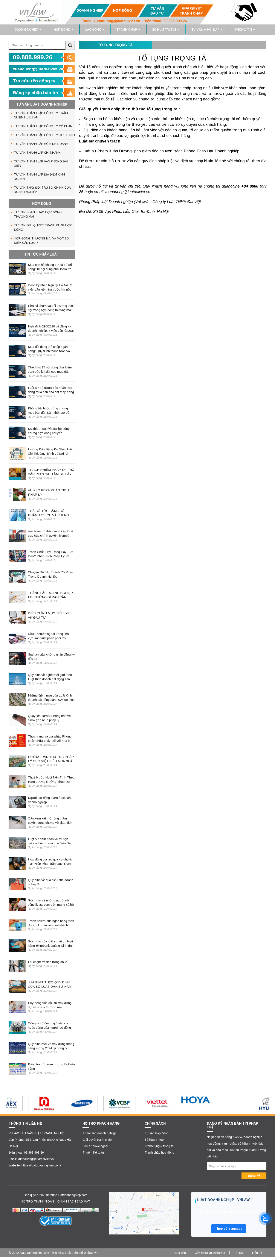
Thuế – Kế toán (93, 1152)
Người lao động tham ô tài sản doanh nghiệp (49, 800)
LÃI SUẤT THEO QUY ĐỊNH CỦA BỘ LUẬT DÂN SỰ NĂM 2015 (50, 984)
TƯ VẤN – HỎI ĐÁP (205, 30)
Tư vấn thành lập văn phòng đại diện (41, 163)
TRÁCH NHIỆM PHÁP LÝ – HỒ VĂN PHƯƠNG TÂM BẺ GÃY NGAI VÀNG (51, 472)
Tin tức (238, 1252)
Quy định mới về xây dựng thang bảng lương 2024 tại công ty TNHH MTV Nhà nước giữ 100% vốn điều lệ (51, 1046)
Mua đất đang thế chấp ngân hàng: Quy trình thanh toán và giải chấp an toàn (49, 349)
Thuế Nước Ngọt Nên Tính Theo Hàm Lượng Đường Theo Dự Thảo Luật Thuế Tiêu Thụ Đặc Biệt (51, 779)
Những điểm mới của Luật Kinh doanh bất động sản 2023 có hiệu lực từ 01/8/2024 (51, 698)
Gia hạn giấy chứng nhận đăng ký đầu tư (51, 656)
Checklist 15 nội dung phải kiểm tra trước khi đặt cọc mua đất (50, 369)
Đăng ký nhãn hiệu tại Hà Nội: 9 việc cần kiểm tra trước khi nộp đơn (50, 287)
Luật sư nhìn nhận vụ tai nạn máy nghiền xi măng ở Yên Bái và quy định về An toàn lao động (50, 841)
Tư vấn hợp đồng (156, 1133)
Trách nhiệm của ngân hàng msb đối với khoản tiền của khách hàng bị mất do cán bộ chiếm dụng (51, 923)
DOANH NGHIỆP (27, 30)
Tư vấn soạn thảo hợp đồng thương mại (38, 214)
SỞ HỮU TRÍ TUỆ (164, 30)
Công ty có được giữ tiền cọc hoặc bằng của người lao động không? (49, 1025)
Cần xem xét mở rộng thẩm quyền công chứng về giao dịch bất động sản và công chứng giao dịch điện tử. (50, 820)
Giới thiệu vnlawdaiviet (210, 1252)
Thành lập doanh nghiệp (99, 1133)
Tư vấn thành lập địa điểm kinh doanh (39, 176)
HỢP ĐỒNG (62, 30)
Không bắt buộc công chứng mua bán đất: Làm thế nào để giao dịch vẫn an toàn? (48, 410)
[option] (25, 1103)
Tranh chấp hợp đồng (159, 1152)
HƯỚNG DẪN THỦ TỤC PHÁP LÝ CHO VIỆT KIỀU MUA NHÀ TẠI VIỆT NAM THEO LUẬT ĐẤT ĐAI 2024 (51, 759)
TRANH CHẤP (126, 30)
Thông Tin (243, 30)
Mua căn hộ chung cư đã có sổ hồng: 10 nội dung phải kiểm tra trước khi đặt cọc (50, 267)
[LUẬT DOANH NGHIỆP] (137, 12)
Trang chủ (179, 1252)
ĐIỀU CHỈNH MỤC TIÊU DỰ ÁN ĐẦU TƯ (49, 615)
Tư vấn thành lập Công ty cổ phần (43, 126)
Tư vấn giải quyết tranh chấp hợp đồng (43, 227)
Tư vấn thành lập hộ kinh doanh (41, 143)
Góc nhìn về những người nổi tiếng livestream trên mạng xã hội (51, 902)
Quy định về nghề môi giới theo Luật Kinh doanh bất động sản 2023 (50, 677)
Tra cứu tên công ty (34, 80)
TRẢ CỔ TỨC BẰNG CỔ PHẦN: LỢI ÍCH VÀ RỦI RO (48, 513)
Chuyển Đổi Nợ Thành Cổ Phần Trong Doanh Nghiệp (50, 574)
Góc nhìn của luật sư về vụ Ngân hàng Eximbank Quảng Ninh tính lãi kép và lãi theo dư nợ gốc (51, 943)
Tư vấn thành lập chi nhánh (37, 152)
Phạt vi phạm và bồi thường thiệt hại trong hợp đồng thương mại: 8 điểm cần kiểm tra (51, 308)
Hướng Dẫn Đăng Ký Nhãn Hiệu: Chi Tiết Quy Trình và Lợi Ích (51, 451)
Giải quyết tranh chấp (97, 1139)
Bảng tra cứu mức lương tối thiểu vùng (51, 1066)
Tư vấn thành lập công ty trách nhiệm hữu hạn (41, 115)
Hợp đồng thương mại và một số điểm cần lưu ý (41, 240)
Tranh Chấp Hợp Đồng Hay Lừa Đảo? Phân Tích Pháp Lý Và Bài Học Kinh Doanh (50, 554)
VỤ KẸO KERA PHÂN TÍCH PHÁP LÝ (48, 492)
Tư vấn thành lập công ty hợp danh (44, 135)
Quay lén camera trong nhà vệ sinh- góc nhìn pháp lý (49, 718)
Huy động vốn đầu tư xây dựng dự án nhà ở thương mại (50, 1005)
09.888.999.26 (32, 57)
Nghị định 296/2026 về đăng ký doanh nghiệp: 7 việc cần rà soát (51, 328)
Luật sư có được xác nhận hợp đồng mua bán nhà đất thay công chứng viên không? (51, 390)
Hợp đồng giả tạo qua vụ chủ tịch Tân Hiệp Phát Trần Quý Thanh (51, 861)
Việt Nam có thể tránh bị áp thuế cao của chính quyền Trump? (50, 533)
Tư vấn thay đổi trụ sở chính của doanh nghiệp (42, 190)
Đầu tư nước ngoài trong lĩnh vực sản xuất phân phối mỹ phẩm (48, 636)
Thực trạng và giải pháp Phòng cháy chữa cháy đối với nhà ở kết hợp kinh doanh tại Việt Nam (50, 739)
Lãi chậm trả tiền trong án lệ (47, 962)
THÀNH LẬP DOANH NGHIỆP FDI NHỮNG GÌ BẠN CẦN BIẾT (50, 595)
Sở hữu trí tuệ (154, 1139)
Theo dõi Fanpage (228, 1228)
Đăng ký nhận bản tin (35, 92)
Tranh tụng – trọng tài (159, 1146)
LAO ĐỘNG (93, 30)
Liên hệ (257, 1252)
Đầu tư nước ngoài (95, 1146)
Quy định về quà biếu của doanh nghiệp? (50, 882)
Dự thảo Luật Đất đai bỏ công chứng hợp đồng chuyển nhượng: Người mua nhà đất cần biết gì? (51, 431)
